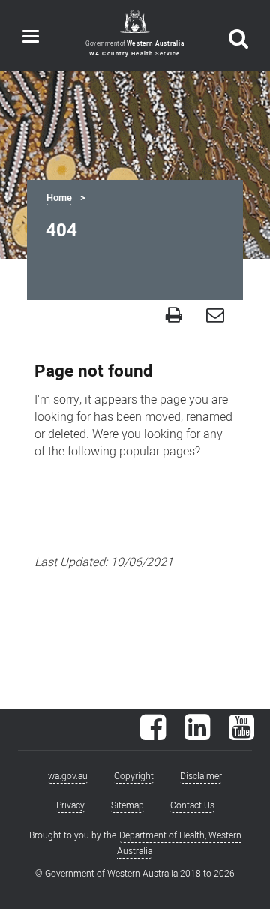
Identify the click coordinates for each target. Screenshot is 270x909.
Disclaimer (201, 776)
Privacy (70, 805)
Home (59, 198)
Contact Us (192, 805)
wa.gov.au (68, 776)
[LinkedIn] (197, 735)
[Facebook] (153, 735)
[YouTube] (241, 735)
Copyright (134, 776)
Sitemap (127, 805)
